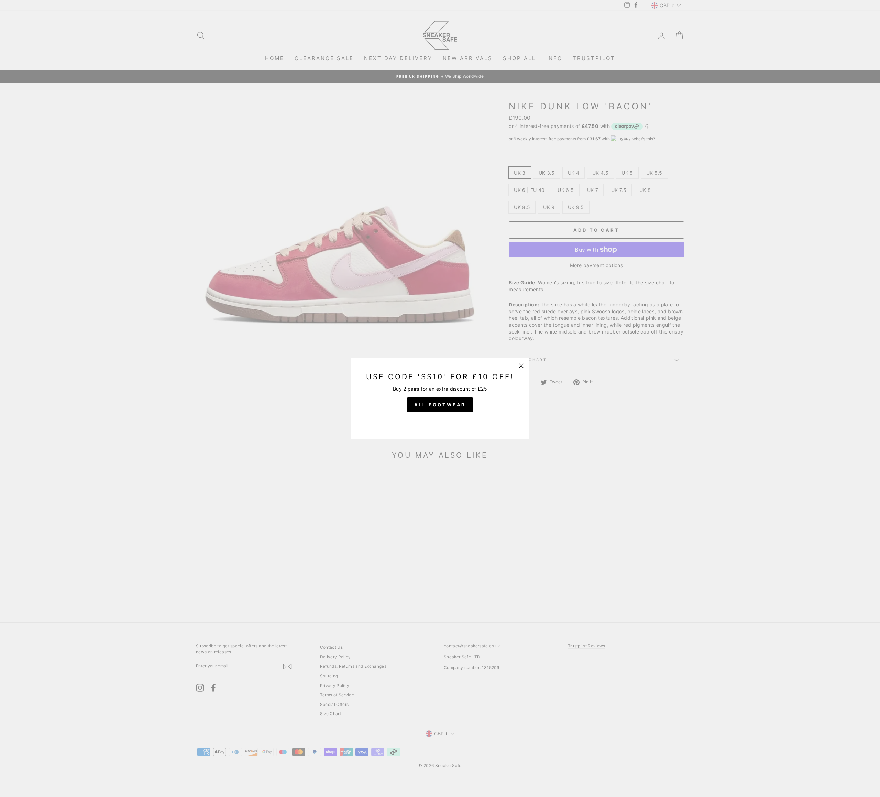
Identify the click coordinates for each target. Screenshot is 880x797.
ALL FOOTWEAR (440, 404)
